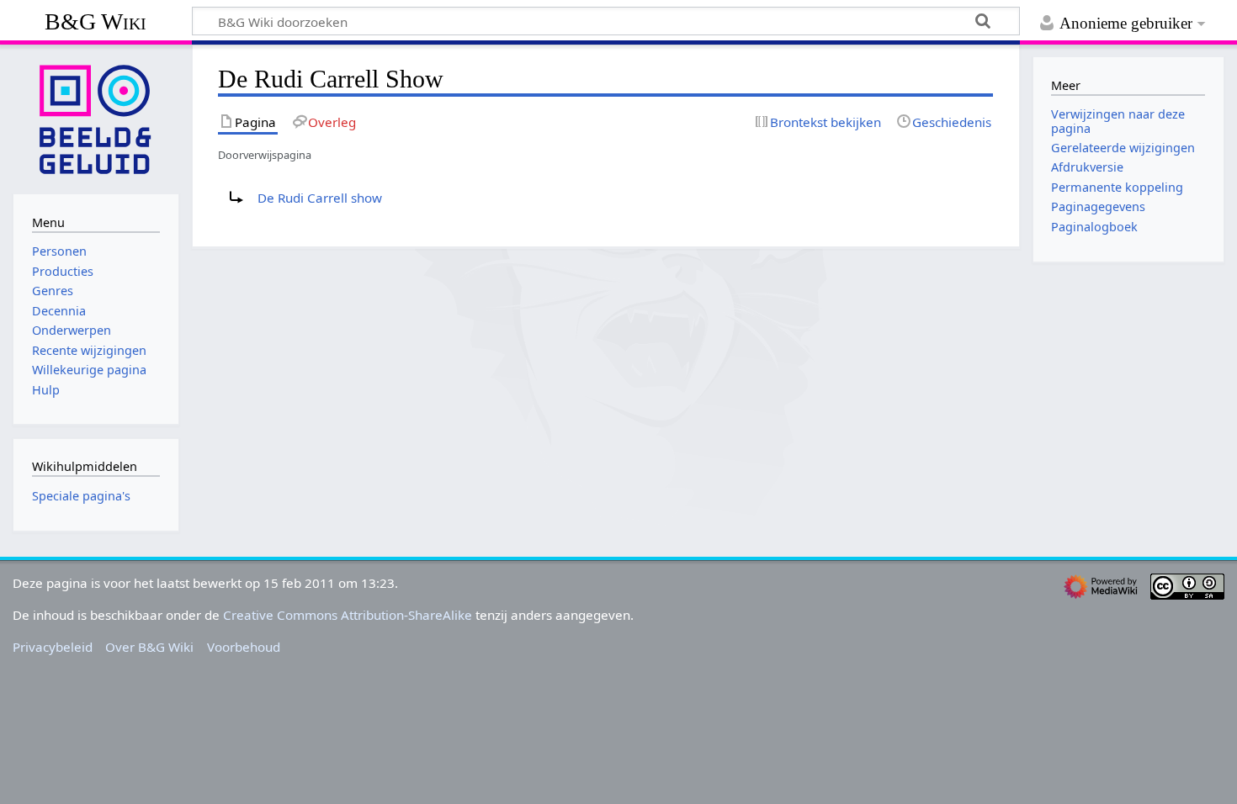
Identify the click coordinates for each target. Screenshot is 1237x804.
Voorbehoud (243, 646)
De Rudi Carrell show (319, 197)
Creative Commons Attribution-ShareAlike (347, 614)
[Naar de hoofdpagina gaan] (96, 118)
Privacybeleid (53, 646)
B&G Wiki (95, 21)
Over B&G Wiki (149, 646)
